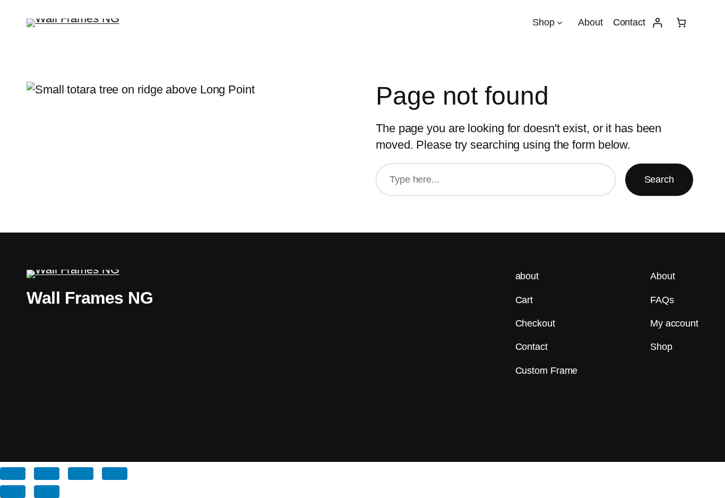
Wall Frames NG (90, 297)
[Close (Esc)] (114, 473)
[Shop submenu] (560, 22)
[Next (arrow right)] (46, 491)
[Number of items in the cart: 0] (681, 23)
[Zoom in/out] (12, 473)
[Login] (657, 23)
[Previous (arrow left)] (12, 491)
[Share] (80, 473)
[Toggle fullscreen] (46, 473)
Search (659, 179)
